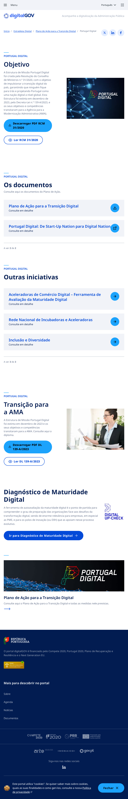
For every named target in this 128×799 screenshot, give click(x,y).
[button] (10, 5)
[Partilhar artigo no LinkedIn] (112, 32)
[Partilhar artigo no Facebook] (120, 32)
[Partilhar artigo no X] (104, 32)
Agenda (8, 702)
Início (7, 31)
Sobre (7, 694)
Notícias (8, 710)
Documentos (11, 718)
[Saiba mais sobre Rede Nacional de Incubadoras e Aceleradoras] (115, 321)
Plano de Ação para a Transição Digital (56, 31)
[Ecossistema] (122, 5)
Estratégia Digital (23, 31)
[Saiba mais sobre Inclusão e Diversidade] (115, 342)
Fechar (108, 788)
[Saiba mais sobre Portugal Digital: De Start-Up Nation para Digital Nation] (115, 228)
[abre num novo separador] (16, 640)
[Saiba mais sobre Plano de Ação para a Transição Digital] (115, 208)
